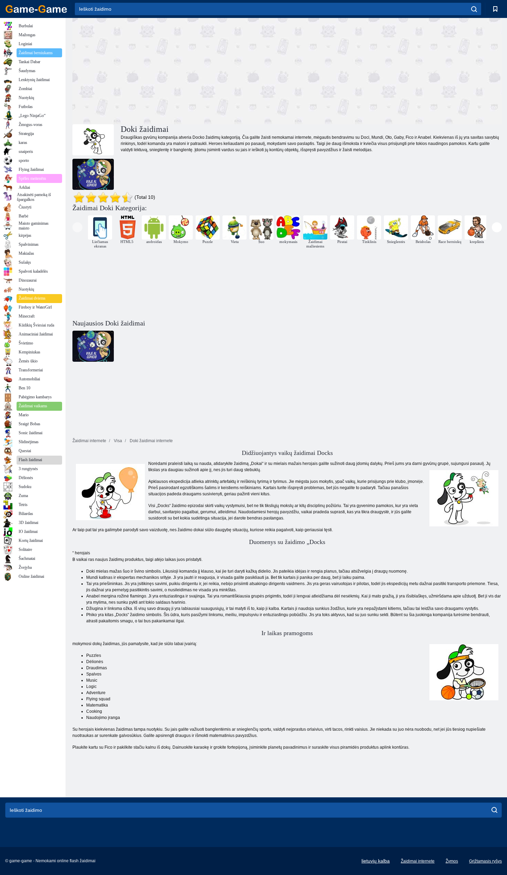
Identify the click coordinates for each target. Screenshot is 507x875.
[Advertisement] (180, 70)
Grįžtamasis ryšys (485, 861)
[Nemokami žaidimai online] (36, 9)
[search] (474, 9)
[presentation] (77, 227)
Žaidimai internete (418, 861)
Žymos (452, 861)
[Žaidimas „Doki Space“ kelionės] (93, 174)
